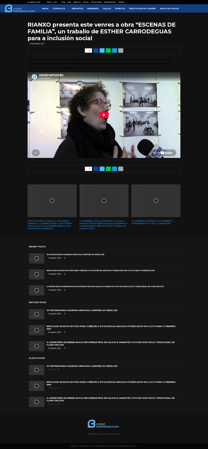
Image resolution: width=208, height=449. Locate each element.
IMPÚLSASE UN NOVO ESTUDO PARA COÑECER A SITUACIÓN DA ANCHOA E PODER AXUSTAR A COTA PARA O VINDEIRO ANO (100, 270)
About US (77, 2)
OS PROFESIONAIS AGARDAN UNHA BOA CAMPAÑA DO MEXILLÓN (75, 254)
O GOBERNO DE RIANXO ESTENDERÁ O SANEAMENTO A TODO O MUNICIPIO (152, 222)
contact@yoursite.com (109, 434)
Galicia (107, 8)
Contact (121, 2)
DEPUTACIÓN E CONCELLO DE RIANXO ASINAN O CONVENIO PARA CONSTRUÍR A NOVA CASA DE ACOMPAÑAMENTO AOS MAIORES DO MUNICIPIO (50, 225)
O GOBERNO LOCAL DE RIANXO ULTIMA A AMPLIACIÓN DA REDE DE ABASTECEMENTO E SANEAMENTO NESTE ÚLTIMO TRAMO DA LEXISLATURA (103, 225)
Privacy (86, 2)
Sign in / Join (51, 2)
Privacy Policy (96, 2)
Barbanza (93, 8)
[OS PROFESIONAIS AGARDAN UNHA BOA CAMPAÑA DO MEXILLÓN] (36, 258)
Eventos (120, 8)
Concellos (59, 8)
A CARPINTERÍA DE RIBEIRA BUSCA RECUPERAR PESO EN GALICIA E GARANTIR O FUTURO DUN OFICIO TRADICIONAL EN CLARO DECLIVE (105, 286)
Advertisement (110, 2)
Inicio (45, 8)
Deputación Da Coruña (142, 8)
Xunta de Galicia (169, 8)
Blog (63, 2)
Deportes (77, 8)
